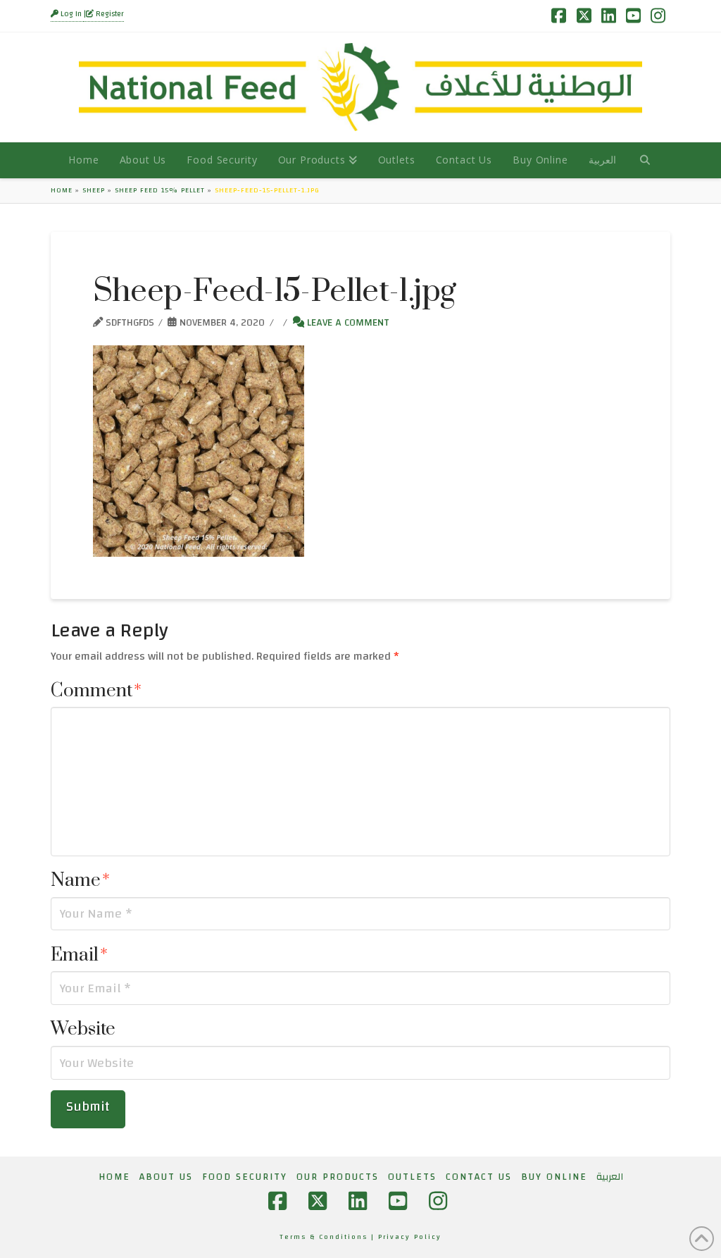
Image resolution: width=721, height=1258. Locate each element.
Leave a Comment (346, 322)
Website (83, 1029)
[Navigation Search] (644, 160)
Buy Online (554, 1177)
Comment (96, 691)
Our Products (337, 1177)
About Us (166, 1177)
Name (80, 880)
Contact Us (479, 1177)
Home (62, 190)
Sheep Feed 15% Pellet (160, 190)
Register (109, 14)
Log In (71, 14)
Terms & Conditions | (329, 1237)
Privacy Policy (409, 1237)
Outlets (412, 1177)
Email (79, 955)
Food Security (244, 1177)
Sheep (93, 190)
